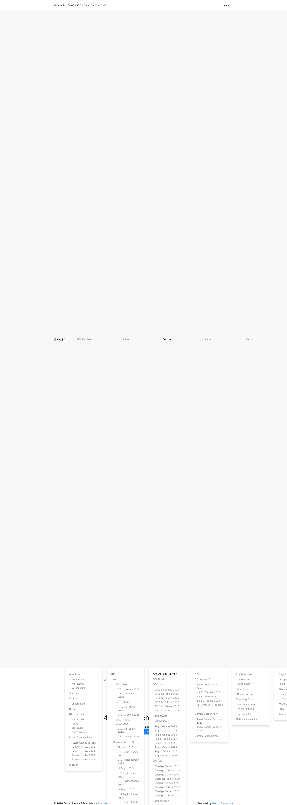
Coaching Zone (244, 699)
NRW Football (83, 339)
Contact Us (77, 679)
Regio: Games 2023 (166, 726)
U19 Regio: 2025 (125, 789)
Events (176, 774)
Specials (74, 693)
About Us (74, 674)
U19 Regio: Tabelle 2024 (128, 782)
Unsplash (110, 773)
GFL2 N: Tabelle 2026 (167, 706)
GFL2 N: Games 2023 (167, 689)
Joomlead (103, 803)
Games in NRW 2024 (83, 751)
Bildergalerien (77, 714)
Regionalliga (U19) (123, 742)
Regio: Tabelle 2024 (166, 738)
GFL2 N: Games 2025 (167, 697)
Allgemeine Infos (246, 694)
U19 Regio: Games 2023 (128, 753)
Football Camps (247, 704)
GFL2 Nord (159, 684)
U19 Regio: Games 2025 (128, 796)
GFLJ (116, 679)
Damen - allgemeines (207, 735)
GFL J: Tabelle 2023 (126, 695)
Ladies (209, 339)
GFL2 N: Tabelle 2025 (167, 702)
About (175, 759)
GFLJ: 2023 (122, 684)
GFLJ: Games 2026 (128, 736)
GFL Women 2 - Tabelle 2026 (209, 706)
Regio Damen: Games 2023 (208, 721)
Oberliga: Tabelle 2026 (167, 795)
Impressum (77, 683)
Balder (59, 339)
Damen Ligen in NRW (207, 713)
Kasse (74, 723)
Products (177, 769)
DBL (197, 674)
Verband (250, 339)
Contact (176, 790)
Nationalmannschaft (247, 719)
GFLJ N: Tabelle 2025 (127, 708)
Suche (72, 709)
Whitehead (243, 689)
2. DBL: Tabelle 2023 (208, 692)
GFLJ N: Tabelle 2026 (127, 730)
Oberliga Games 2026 (167, 791)
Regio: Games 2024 (166, 734)
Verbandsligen (161, 800)
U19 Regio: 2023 (125, 747)
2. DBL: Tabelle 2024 (208, 700)
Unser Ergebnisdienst (81, 737)
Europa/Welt (160, 715)
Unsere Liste (78, 703)
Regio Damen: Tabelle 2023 (208, 728)
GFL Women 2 (203, 679)
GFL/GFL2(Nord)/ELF (165, 674)
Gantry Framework (222, 803)
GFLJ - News (123, 719)
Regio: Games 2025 (166, 747)
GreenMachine (245, 714)
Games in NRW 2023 (83, 746)
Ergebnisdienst (244, 674)
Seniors (167, 339)
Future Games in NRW (83, 742)
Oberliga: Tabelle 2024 (167, 778)
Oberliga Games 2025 (167, 782)
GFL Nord (158, 679)
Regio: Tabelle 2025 (166, 742)
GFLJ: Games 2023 (128, 689)
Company (177, 764)
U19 (113, 674)
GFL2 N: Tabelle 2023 (167, 693)
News (175, 785)
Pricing (176, 779)
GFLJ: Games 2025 (128, 714)
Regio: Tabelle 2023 (166, 730)
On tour (73, 698)
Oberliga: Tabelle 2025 (167, 787)
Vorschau (243, 679)
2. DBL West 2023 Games (206, 686)
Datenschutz (78, 687)
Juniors (125, 339)
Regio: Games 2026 (166, 755)
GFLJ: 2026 (122, 723)
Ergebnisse (244, 683)
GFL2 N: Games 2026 (167, 710)
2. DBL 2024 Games (207, 696)
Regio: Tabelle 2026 (166, 751)
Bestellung (77, 727)
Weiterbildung (246, 708)
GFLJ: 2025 (122, 701)
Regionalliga (160, 720)
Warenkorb (77, 719)
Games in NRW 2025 (83, 755)
